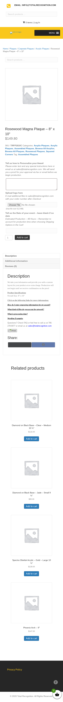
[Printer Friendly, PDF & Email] (12, 330)
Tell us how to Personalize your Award (24, 163)
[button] (52, 33)
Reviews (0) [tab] (11, 266)
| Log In (36, 22)
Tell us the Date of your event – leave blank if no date (29, 214)
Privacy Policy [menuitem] (14, 669)
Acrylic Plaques (42, 49)
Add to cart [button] (31, 439)
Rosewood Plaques (35, 151)
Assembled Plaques (24, 148)
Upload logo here (14, 193)
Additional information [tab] (16, 261)
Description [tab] (11, 256)
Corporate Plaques (26, 49)
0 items (28, 22)
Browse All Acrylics (44, 148)
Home (5, 49)
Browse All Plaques (14, 151)
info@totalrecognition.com (39, 5)
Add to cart (22, 237)
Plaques (13, 49)
